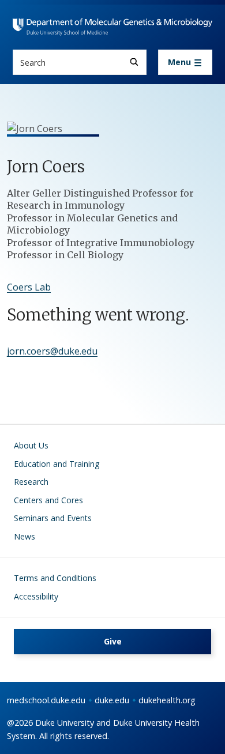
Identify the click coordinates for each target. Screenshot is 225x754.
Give (113, 641)
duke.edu (112, 700)
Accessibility (36, 596)
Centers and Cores (48, 500)
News (24, 536)
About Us (31, 445)
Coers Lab (29, 287)
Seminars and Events (53, 517)
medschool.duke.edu (46, 700)
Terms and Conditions (55, 577)
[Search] (134, 62)
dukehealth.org (167, 700)
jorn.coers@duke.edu (52, 351)
